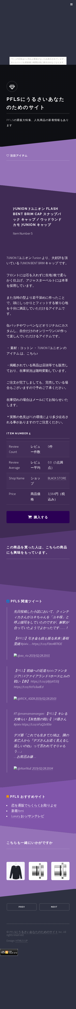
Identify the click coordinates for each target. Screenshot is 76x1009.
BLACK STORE (57, 478)
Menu (71, 4)
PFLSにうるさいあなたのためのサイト (34, 932)
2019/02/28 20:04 (42, 768)
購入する (41, 517)
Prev (22, 907)
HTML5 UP (22, 940)
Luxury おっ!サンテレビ (27, 816)
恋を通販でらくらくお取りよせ (34, 805)
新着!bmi (17, 811)
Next (54, 907)
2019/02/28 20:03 (45, 698)
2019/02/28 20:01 (39, 655)
